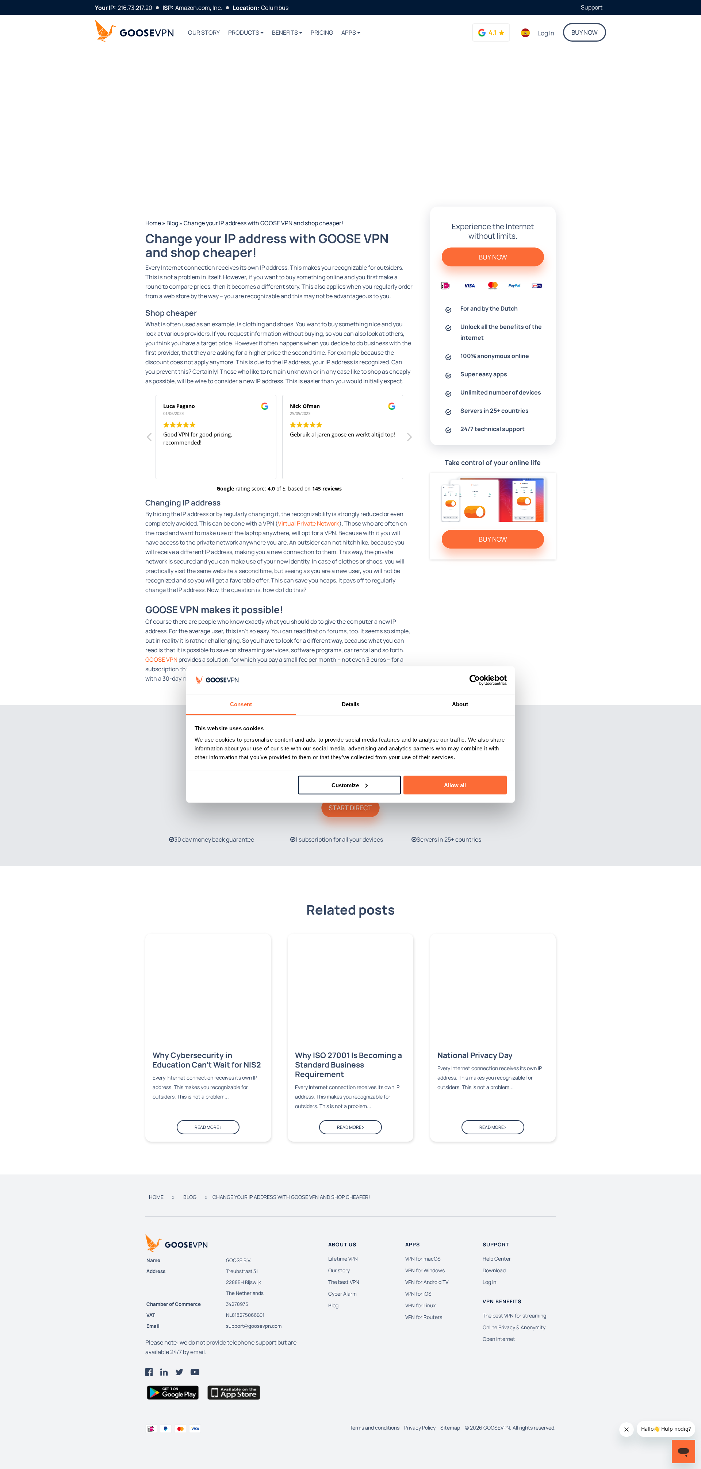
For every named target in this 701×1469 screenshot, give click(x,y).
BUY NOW (584, 32)
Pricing (322, 32)
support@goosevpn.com (253, 1326)
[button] (409, 439)
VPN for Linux (420, 1305)
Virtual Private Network (308, 523)
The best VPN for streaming (514, 1315)
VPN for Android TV (426, 1281)
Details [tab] (351, 704)
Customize (345, 785)
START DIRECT (350, 807)
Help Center (497, 1258)
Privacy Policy (420, 1427)
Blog (172, 223)
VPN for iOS (418, 1293)
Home (153, 223)
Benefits (285, 32)
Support (591, 7)
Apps (349, 32)
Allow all (455, 785)
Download (494, 1270)
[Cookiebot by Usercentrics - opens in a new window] (475, 680)
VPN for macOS (423, 1258)
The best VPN (343, 1281)
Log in (545, 33)
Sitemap (450, 1427)
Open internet (499, 1338)
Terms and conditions (374, 1427)
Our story (204, 32)
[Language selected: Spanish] (525, 33)
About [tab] (460, 704)
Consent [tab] (241, 704)
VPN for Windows (425, 1270)
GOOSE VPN (161, 659)
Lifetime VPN (343, 1258)
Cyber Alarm (342, 1293)
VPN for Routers (423, 1317)
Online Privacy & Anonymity (514, 1327)
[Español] (525, 33)
